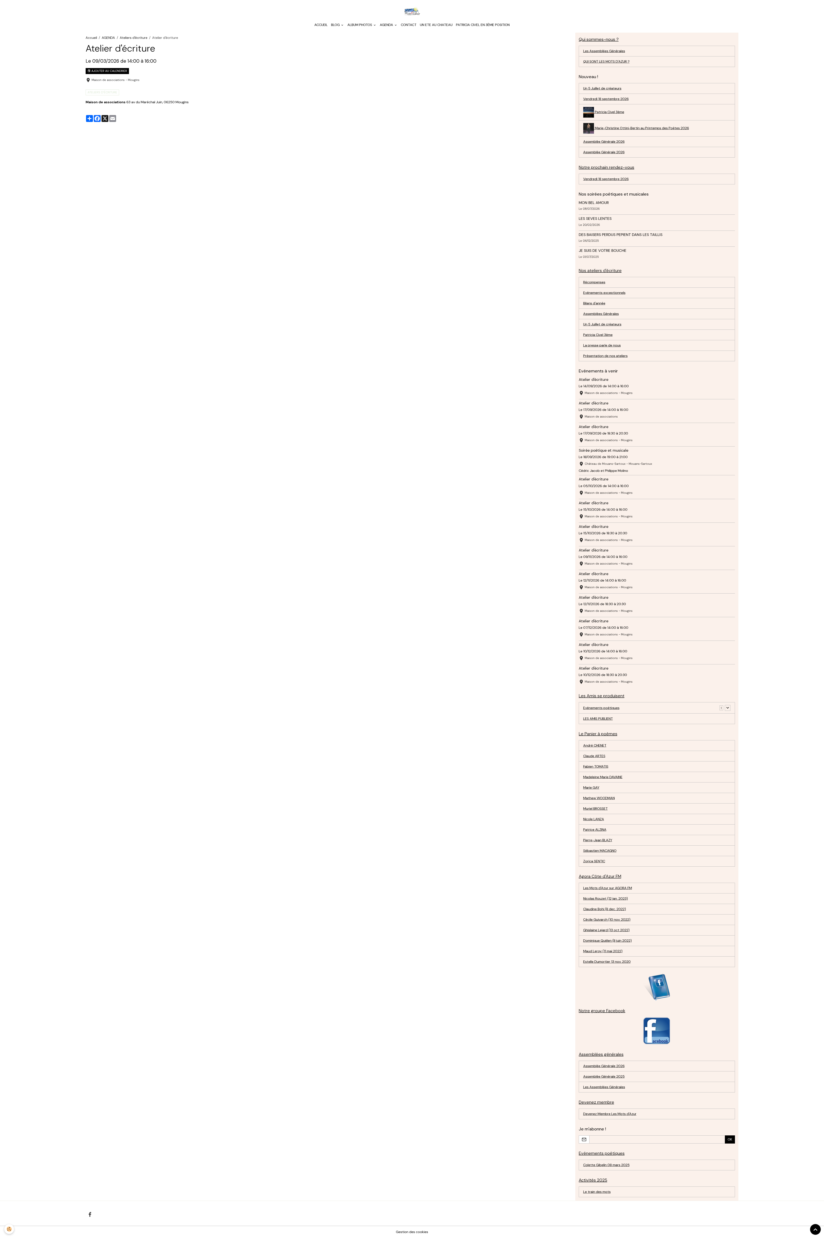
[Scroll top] (815, 1229)
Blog (336, 25)
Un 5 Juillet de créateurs (602, 88)
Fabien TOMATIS (595, 766)
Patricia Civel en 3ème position (483, 25)
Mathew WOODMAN (599, 798)
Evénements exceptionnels (604, 292)
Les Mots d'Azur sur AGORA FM (607, 888)
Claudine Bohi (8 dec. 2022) (604, 909)
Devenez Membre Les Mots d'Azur (609, 1114)
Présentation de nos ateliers (605, 356)
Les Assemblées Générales (604, 51)
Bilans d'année (594, 303)
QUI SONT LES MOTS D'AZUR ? (606, 61)
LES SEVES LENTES (595, 218)
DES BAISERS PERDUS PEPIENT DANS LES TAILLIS (620, 234)
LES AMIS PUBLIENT (598, 718)
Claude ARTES (594, 756)
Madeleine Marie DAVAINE (603, 777)
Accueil (321, 25)
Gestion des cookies (412, 1232)
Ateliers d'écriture (133, 37)
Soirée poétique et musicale (603, 450)
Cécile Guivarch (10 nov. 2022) (606, 919)
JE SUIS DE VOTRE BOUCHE (602, 250)
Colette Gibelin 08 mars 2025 (606, 1165)
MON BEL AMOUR (594, 202)
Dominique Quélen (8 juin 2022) (607, 940)
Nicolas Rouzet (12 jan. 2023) (605, 898)
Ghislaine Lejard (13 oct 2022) (606, 930)
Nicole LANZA (593, 819)
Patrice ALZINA (594, 829)
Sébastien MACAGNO (599, 850)
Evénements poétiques (601, 708)
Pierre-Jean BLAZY (597, 840)
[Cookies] (9, 1229)
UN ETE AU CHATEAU (436, 25)
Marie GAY (591, 787)
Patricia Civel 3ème (609, 112)
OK (730, 1139)
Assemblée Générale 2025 (604, 1076)
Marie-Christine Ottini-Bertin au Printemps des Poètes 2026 (641, 128)
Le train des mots (597, 1191)
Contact (409, 25)
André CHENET (594, 745)
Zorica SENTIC (594, 861)
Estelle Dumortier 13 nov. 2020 (607, 961)
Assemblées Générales (601, 313)
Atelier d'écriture (593, 379)
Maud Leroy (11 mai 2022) (603, 951)
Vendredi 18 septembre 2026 (606, 99)
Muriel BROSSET (595, 808)
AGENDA (108, 37)
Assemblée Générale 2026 (604, 141)
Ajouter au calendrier (109, 71)
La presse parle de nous (602, 345)
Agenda (387, 25)
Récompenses (594, 282)
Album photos (360, 25)
